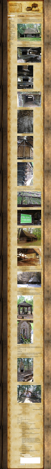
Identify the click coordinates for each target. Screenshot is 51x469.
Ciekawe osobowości (11, 21)
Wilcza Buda (21, 16)
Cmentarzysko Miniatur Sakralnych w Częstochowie (12, 32)
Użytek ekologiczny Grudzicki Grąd (11, 39)
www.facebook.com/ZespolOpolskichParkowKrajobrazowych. (31, 289)
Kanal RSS (34, 423)
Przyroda (10, 23)
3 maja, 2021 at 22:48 (24, 436)
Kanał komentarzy (11, 43)
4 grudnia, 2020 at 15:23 (24, 431)
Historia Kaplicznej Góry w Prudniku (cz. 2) (12, 36)
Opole (10, 22)
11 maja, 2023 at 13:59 (24, 445)
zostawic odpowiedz (25, 422)
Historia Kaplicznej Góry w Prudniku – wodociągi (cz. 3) (12, 34)
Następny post (40, 414)
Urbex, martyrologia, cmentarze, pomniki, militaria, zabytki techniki (12, 25)
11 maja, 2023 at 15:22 (24, 448)
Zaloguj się (10, 42)
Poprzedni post (20, 414)
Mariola (22, 417)
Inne (21, 420)
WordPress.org (11, 44)
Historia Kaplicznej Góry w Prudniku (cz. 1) (12, 37)
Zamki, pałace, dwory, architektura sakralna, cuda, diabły (12, 27)
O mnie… (10, 47)
